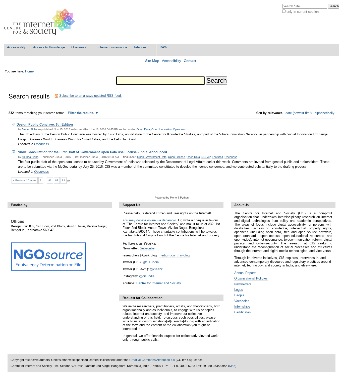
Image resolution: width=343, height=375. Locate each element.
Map (232, 366)
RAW (163, 47)
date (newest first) (298, 113)
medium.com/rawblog (174, 255)
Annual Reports (245, 273)
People (239, 295)
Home (29, 71)
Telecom (140, 47)
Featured (217, 156)
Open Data (143, 129)
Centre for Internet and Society (158, 283)
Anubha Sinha (30, 156)
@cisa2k (156, 269)
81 (49, 180)
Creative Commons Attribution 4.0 (152, 360)
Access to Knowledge (49, 47)
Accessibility (16, 47)
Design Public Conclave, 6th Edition (45, 124)
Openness (78, 47)
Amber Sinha (29, 129)
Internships (242, 306)
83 (63, 180)
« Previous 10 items (24, 180)
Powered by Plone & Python (172, 197)
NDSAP (205, 156)
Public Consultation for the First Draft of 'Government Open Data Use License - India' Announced (92, 152)
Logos (238, 290)
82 (56, 180)
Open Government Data (151, 156)
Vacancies (241, 301)
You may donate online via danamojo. (150, 220)
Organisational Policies (251, 278)
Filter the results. (81, 113)
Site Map (152, 61)
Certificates (242, 312)
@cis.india (146, 276)
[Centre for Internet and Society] (41, 22)
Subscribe (147, 248)
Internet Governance (112, 47)
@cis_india (151, 262)
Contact (190, 61)
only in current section (303, 12)
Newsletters (242, 284)
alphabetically (324, 113)
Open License (176, 156)
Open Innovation (161, 129)
